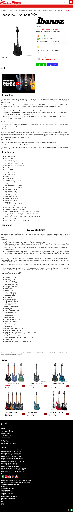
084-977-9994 (17, 456)
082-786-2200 (20, 461)
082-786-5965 (20, 469)
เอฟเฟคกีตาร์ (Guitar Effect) (7, 493)
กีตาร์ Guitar (37, 10)
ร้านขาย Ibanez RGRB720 (47, 353)
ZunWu (9, 354)
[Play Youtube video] (18, 83)
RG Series (66, 10)
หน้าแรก (5, 6)
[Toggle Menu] (71, 2)
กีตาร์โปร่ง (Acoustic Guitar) (7, 488)
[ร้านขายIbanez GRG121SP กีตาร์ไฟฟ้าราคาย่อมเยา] (14, 372)
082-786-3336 (16, 460)
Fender (2, 499)
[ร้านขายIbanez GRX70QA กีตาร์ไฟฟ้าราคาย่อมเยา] (14, 401)
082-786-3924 (13, 463)
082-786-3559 (17, 451)
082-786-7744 (19, 458)
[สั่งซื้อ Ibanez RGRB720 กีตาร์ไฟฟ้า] (41, 65)
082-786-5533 (17, 455)
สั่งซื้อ (20, 6)
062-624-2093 (18, 450)
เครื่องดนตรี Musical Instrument (23, 10)
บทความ (26, 6)
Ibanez (60, 10)
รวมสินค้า (3, 428)
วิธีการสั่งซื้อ (4, 423)
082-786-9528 (13, 465)
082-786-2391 (20, 471)
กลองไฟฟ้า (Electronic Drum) (7, 495)
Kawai (2, 504)
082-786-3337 (17, 453)
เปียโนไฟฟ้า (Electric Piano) (7, 491)
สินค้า (15, 6)
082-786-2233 (22, 468)
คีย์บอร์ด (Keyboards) (6, 490)
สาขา (11, 6)
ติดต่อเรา (3, 425)
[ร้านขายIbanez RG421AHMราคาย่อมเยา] (36, 401)
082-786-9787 (17, 466)
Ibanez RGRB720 (27, 353)
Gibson (2, 501)
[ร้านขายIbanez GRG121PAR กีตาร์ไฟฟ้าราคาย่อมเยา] (36, 372)
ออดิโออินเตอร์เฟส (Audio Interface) (9, 496)
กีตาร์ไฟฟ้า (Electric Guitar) (7, 487)
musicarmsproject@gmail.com (48, 59)
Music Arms (4, 10)
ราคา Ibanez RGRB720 (36, 353)
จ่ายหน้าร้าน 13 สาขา (43, 50)
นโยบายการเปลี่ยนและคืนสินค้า (9, 427)
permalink (20, 354)
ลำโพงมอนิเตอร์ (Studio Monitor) (8, 498)
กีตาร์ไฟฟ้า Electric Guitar (49, 10)
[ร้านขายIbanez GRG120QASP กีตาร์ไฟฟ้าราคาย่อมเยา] (58, 372)
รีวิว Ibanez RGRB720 (58, 353)
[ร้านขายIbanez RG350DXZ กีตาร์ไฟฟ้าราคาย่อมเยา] (58, 401)
